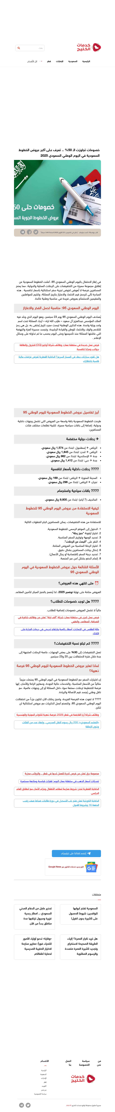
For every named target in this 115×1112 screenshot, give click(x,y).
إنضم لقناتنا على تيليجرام (73, 853)
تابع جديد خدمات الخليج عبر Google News (66, 867)
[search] (19, 48)
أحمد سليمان (83, 233)
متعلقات (96, 894)
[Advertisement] (57, 19)
